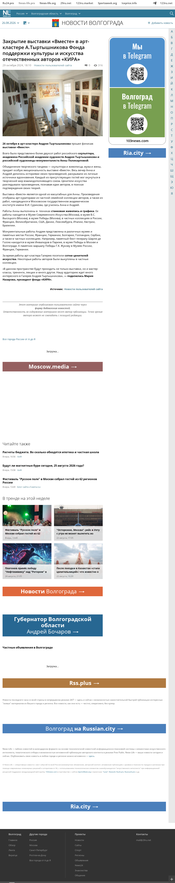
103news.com (51, 772)
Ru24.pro (8, 3)
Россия (33, 840)
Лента (12, 850)
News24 (112, 772)
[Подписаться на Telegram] (155, 3)
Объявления (81, 860)
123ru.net (166, 3)
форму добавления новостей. (52, 308)
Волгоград (15, 834)
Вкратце (13, 855)
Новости (79, 840)
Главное (13, 840)
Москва (33, 845)
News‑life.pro (27, 3)
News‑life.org (48, 3)
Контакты (142, 834)
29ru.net (65, 3)
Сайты (78, 845)
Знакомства (81, 870)
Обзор (12, 845)
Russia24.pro (130, 772)
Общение (80, 875)
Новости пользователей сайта (53, 65)
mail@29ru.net (143, 840)
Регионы (79, 855)
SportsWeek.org (84, 772)
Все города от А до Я (40, 860)
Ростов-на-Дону (37, 855)
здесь (91, 756)
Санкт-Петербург (38, 850)
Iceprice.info (129, 3)
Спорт (78, 850)
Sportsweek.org (107, 3)
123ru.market (84, 3)
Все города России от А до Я (19, 339)
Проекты (80, 834)
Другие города (38, 834)
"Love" (105, 772)
